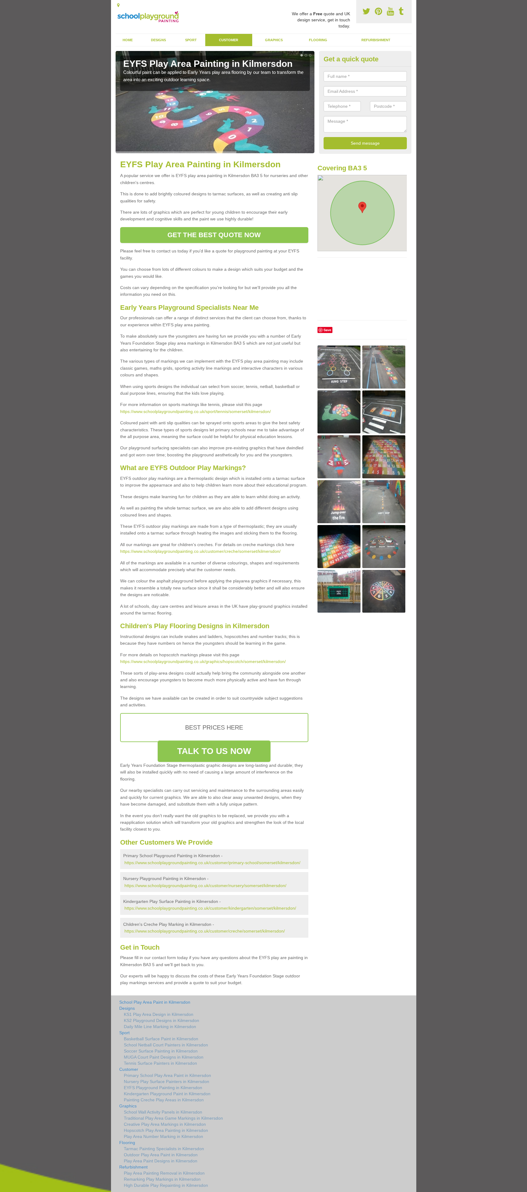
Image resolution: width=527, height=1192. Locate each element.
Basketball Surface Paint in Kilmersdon (161, 1038)
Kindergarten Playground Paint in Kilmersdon (167, 1093)
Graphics (274, 40)
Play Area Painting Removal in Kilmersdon (164, 1173)
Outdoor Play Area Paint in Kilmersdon (161, 1154)
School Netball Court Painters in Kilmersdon (166, 1044)
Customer (228, 40)
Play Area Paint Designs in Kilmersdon (160, 1160)
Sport (191, 40)
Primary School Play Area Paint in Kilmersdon (167, 1075)
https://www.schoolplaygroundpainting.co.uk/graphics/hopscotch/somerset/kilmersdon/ (203, 661)
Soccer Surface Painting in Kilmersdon (161, 1051)
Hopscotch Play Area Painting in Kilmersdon (166, 1130)
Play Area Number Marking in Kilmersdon (163, 1136)
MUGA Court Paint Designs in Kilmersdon (163, 1057)
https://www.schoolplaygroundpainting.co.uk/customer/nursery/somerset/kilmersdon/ (205, 885)
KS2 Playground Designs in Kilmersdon (161, 1020)
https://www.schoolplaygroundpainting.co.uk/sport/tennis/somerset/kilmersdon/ (195, 411)
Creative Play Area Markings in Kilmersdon (165, 1124)
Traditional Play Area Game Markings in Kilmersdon (173, 1118)
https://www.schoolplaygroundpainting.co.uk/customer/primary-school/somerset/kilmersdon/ (212, 862)
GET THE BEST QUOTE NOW (214, 235)
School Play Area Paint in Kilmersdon (154, 1002)
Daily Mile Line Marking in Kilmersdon (160, 1026)
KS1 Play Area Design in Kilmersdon (158, 1014)
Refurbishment (375, 40)
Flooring (318, 40)
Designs (158, 40)
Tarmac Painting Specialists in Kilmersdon (164, 1148)
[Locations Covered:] (118, 5)
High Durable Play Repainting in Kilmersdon (166, 1185)
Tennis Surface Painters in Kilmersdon (160, 1063)
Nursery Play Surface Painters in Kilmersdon (166, 1081)
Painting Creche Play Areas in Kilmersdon (164, 1099)
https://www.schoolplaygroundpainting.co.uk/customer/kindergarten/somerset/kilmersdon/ (210, 908)
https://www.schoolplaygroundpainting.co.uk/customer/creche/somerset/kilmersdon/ (200, 551)
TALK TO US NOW (214, 751)
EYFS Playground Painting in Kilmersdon (163, 1087)
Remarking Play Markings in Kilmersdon (162, 1179)
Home (128, 40)
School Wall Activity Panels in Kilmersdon (163, 1112)
